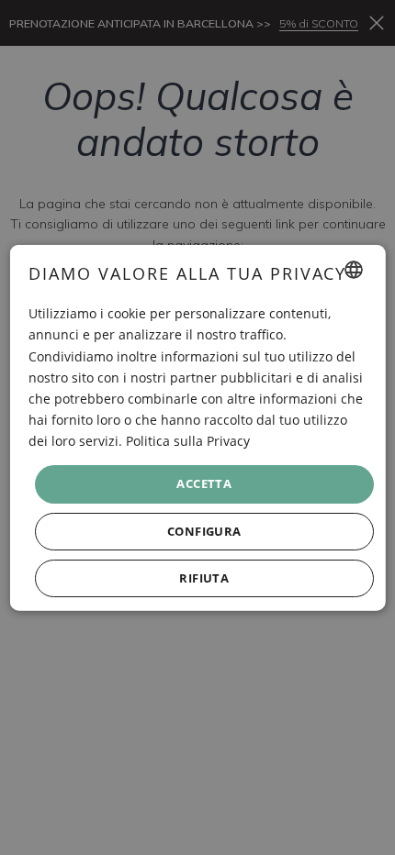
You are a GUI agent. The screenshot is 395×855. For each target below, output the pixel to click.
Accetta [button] (203, 483)
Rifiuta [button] (204, 577)
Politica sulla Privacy (188, 441)
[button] (204, 531)
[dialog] (198, 428)
